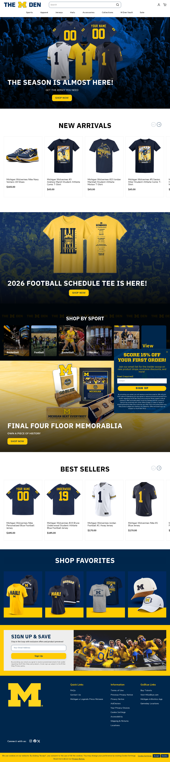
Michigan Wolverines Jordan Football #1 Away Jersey (102, 524)
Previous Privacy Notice (122, 695)
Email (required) (125, 377)
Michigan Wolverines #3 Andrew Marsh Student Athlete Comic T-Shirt (63, 182)
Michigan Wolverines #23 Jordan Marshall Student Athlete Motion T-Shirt (104, 182)
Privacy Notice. (78, 759)
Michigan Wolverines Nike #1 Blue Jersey (143, 524)
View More (154, 348)
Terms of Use (117, 690)
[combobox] (85, 5)
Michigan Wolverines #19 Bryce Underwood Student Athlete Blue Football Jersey (63, 525)
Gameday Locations (150, 703)
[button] (164, 4)
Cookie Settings (118, 712)
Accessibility (117, 716)
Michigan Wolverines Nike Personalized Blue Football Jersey (20, 525)
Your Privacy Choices (120, 708)
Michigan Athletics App (152, 699)
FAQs (73, 690)
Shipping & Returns (120, 721)
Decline (165, 756)
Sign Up (39, 655)
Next (159, 124)
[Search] (117, 4)
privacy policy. (151, 408)
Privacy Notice (117, 699)
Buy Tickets (146, 690)
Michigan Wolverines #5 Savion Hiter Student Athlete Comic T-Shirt (144, 182)
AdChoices (116, 703)
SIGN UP (142, 388)
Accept (156, 756)
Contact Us (75, 695)
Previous (153, 124)
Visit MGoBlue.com (150, 695)
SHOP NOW (62, 97)
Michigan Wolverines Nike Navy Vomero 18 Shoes (22, 180)
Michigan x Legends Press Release (86, 699)
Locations (115, 725)
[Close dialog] (167, 352)
